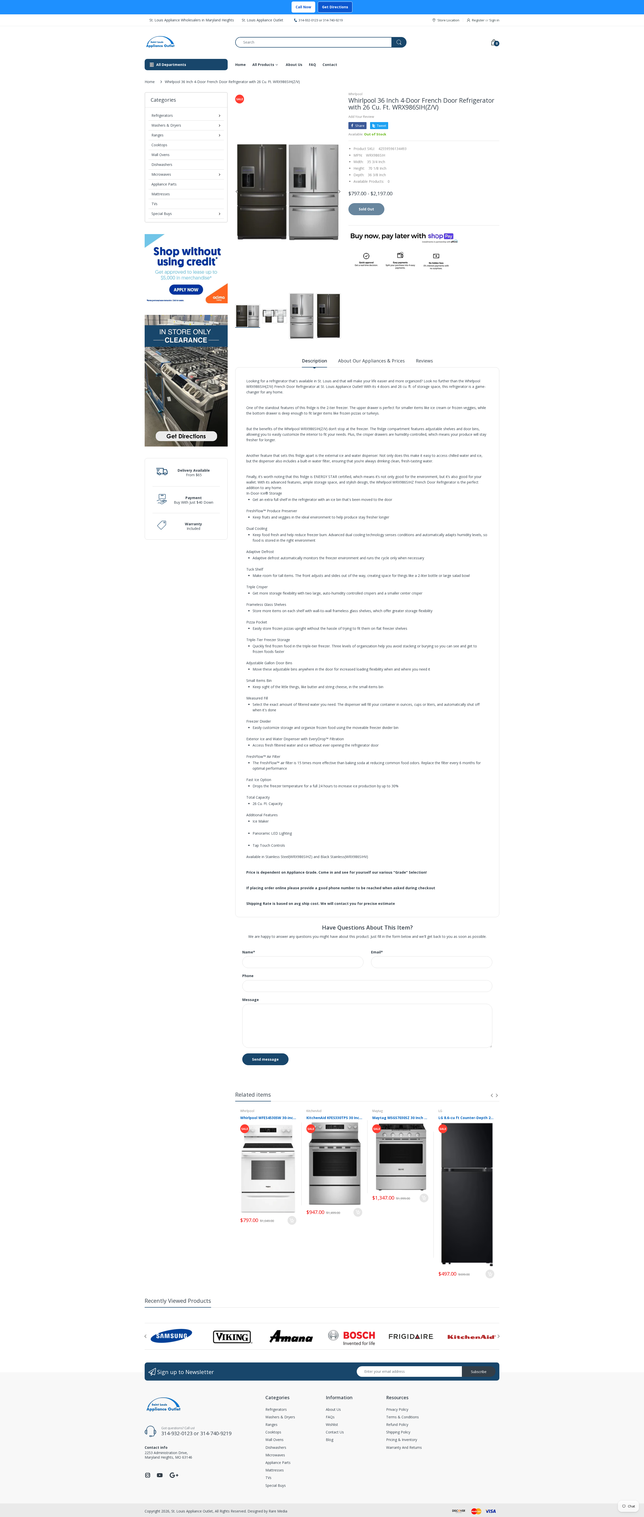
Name (248, 952)
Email (377, 952)
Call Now (303, 7)
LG (440, 1111)
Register (478, 20)
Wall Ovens (160, 154)
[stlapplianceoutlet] (186, 42)
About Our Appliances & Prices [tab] (371, 361)
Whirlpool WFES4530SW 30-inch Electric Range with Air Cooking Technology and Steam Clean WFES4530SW (268, 1117)
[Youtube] (160, 1476)
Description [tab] (314, 361)
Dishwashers (161, 164)
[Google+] (174, 1474)
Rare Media (278, 1511)
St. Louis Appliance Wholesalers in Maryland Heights (191, 20)
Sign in (494, 20)
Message (250, 999)
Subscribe (479, 1371)
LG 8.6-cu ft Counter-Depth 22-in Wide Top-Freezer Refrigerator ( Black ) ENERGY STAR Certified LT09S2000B (466, 1117)
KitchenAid (313, 1111)
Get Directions (335, 7)
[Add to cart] (292, 1220)
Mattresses (160, 194)
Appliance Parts (164, 184)
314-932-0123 (308, 20)
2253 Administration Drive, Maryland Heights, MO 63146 (168, 1455)
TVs (154, 203)
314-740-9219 (333, 20)
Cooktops (159, 144)
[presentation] (491, 1095)
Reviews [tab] (424, 361)
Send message (265, 1059)
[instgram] (148, 1476)
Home (150, 81)
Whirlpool (355, 94)
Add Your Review (361, 116)
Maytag (377, 1111)
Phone (248, 976)
